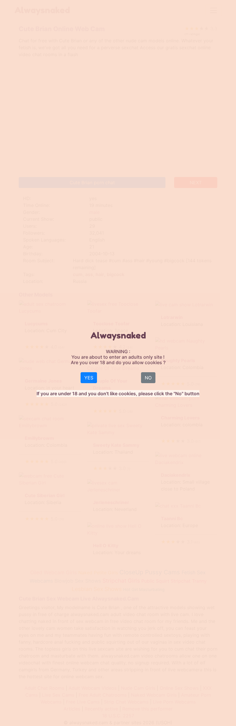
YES (88, 378)
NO (148, 378)
